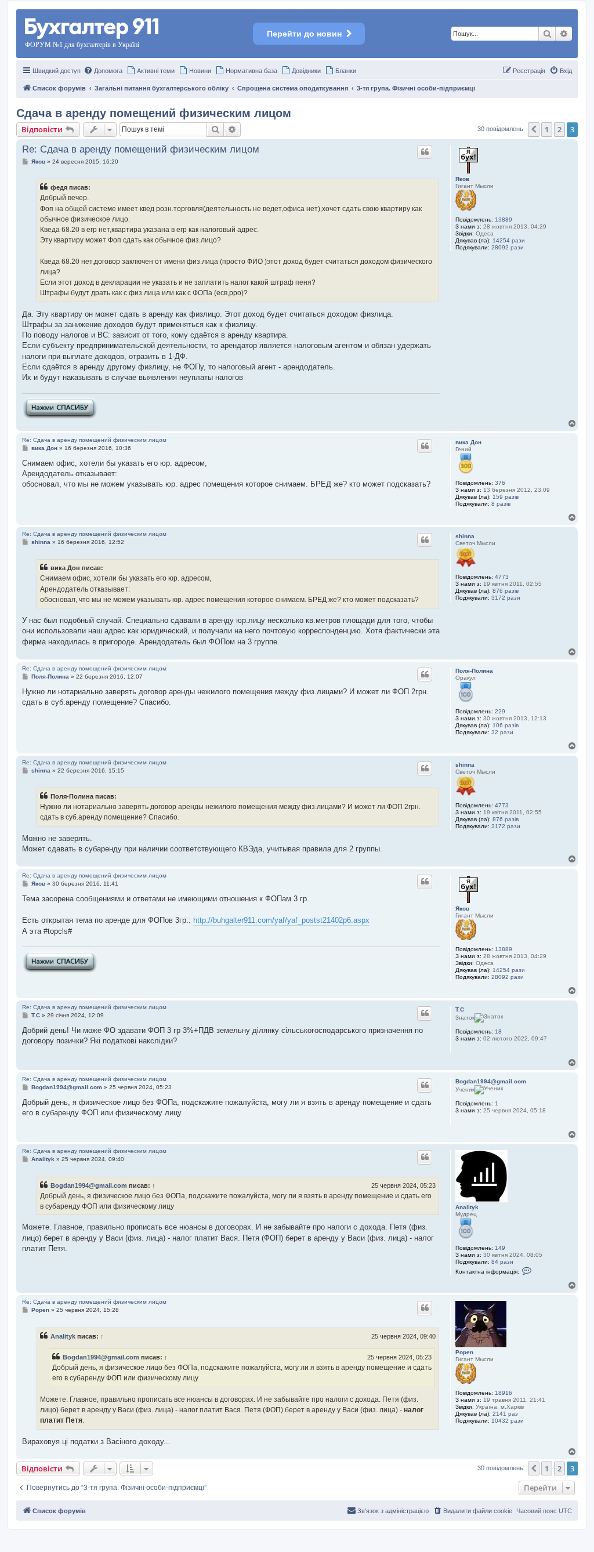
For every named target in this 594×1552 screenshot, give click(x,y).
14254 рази (508, 240)
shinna (465, 536)
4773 (502, 577)
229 (500, 711)
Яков (462, 179)
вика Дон (468, 442)
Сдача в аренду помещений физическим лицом (153, 113)
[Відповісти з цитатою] (424, 152)
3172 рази (505, 597)
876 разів (505, 591)
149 (500, 1248)
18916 (503, 1393)
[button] (533, 129)
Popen (464, 1352)
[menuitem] (103, 71)
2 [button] (559, 129)
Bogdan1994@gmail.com (490, 1081)
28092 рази (507, 247)
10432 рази (507, 1420)
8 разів (500, 504)
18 (498, 1031)
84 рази (502, 1262)
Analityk (467, 1207)
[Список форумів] (92, 26)
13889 (503, 219)
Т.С (459, 1009)
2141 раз (505, 1413)
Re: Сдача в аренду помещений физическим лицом (140, 149)
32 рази (502, 732)
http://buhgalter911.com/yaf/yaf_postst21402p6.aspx (281, 920)
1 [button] (547, 129)
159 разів (505, 497)
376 (500, 483)
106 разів (505, 725)
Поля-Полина (474, 671)
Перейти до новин (304, 33)
